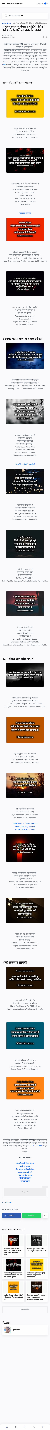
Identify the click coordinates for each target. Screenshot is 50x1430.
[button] (3, 3)
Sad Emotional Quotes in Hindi (25, 823)
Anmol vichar (7, 1202)
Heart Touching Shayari (25, 826)
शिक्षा (4, 64)
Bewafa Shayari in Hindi (25, 829)
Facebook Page (36, 1146)
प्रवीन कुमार (9, 35)
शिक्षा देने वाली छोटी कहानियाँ (25, 464)
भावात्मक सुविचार (25, 213)
